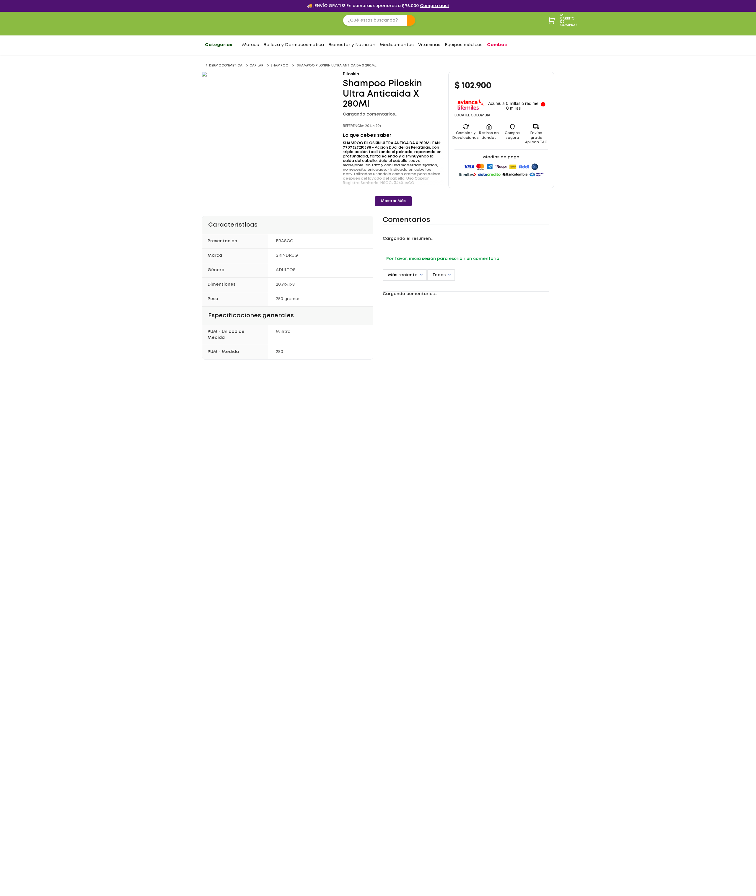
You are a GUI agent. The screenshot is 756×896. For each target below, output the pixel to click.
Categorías (218, 45)
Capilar (256, 65)
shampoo (280, 65)
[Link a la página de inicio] (203, 65)
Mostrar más (393, 201)
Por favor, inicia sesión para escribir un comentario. (443, 258)
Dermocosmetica (225, 65)
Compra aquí (434, 6)
